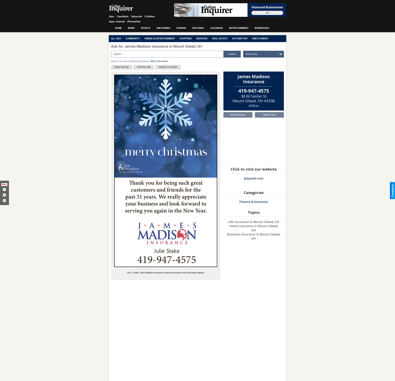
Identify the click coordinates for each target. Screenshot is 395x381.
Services (202, 38)
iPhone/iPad (133, 21)
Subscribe (136, 16)
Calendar (216, 28)
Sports (145, 28)
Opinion (181, 28)
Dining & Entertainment (160, 38)
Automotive (239, 38)
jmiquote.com (253, 178)
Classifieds (123, 16)
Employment (260, 38)
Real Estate (220, 38)
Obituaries (163, 28)
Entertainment (239, 28)
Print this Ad (143, 67)
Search (232, 54)
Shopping (186, 38)
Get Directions (238, 114)
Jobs (111, 16)
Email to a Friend (168, 67)
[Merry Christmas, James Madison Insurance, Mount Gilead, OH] (165, 171)
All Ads (116, 38)
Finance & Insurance (139, 61)
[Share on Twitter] (4, 195)
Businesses (262, 28)
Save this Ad (121, 67)
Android (120, 21)
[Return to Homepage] (121, 8)
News (131, 28)
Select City (251, 54)
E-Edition (150, 16)
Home (118, 28)
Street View (269, 114)
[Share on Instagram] (4, 200)
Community (133, 38)
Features (198, 28)
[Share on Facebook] (4, 189)
